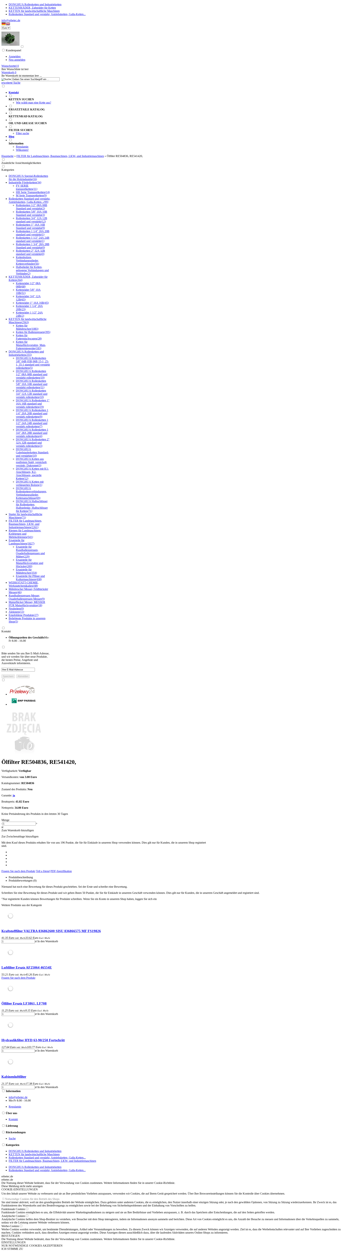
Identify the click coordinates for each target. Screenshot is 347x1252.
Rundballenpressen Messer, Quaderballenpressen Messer (27, 597)
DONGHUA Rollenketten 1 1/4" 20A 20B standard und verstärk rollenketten (32, 413)
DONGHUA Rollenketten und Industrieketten (35, 4)
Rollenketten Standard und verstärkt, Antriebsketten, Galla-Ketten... (47, 14)
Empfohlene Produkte (23, 615)
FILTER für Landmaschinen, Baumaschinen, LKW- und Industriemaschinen (25, 524)
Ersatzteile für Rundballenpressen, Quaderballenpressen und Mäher (30, 551)
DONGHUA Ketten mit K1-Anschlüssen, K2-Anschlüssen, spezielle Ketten (32, 473)
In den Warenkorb (47, 941)
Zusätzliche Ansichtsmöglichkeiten (21, 162)
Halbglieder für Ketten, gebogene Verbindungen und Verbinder (32, 270)
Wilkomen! (22, 149)
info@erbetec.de (10, 20)
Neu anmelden (17, 59)
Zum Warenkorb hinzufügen (17, 830)
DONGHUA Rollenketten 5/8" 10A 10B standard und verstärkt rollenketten (31, 384)
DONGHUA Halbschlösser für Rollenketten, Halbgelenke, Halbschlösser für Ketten (32, 506)
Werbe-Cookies (10, 1226)
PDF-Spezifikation (61, 871)
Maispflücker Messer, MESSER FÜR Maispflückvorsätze (27, 604)
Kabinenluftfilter (13, 1077)
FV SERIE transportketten (26, 187)
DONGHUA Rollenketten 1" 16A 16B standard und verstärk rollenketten (33, 403)
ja (14, 795)
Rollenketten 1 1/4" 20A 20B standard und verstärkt (32, 233)
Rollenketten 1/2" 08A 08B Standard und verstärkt (31, 207)
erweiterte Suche (10, 82)
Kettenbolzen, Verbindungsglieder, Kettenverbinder (27, 260)
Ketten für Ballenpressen (33, 332)
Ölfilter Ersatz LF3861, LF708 (24, 1003)
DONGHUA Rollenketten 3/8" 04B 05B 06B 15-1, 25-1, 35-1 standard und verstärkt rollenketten (33, 363)
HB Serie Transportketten (33, 192)
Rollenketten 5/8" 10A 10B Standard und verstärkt (31, 213)
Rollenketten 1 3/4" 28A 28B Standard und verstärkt (32, 246)
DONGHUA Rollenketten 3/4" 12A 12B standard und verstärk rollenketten (31, 394)
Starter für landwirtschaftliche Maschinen (25, 516)
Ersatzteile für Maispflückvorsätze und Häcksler (29, 563)
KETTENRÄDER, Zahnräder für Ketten (32, 7)
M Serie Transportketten (31, 195)
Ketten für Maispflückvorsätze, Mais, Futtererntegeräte (31, 345)
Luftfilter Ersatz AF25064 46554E (26, 967)
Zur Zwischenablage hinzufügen (19, 836)
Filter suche (22, 133)
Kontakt (6, 631)
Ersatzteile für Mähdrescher (26, 571)
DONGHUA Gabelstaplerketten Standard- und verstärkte (32, 452)
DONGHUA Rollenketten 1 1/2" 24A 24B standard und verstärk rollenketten (32, 423)
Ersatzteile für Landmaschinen (21, 542)
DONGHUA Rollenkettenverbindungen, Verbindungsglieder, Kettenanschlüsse (31, 493)
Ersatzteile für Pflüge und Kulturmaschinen (30, 577)
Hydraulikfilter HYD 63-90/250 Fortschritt (33, 1040)
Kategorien (7, 169)
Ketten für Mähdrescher (27, 327)
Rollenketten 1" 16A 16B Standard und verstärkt (30, 226)
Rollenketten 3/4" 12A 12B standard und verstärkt (31, 220)
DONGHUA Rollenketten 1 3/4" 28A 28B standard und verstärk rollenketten (32, 433)
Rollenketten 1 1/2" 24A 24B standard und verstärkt (32, 239)
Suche (12, 1138)
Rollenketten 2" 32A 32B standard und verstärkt (30, 252)
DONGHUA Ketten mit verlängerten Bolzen (30, 483)
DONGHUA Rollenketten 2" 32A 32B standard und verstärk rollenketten (33, 442)
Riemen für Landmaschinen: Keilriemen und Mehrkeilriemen (25, 534)
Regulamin (22, 146)
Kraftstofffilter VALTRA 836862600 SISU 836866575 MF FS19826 (51, 931)
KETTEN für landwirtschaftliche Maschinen (34, 10)
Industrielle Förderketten (25, 182)
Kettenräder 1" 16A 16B (32, 302)
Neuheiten (16, 608)
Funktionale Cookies (13, 1209)
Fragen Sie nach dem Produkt (18, 871)
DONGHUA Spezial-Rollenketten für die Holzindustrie (28, 177)
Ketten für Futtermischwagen (29, 337)
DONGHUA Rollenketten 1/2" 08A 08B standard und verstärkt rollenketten (31, 374)
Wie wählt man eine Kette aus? (33, 102)
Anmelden (15, 56)
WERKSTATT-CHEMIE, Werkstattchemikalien (24, 584)
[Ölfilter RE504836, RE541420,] (24, 753)
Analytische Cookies (13, 1215)
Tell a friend (43, 871)
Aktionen (16, 611)
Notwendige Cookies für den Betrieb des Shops (32, 1198)
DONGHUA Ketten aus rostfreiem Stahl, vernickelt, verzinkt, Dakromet (31, 462)
